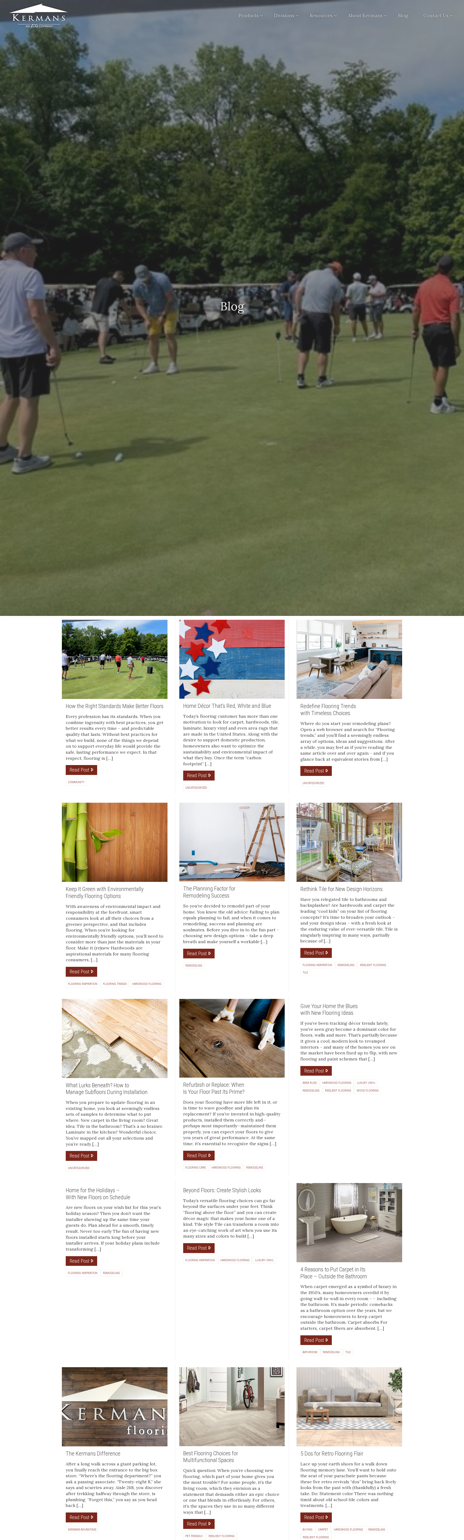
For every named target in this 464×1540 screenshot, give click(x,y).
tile (305, 972)
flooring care (195, 1167)
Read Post (80, 770)
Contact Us (436, 15)
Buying (307, 1529)
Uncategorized (196, 787)
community (76, 782)
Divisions (284, 15)
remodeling (193, 965)
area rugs (310, 1083)
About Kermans (365, 15)
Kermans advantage (82, 1529)
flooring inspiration (82, 984)
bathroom (310, 1352)
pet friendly (194, 1536)
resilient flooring (373, 965)
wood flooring (368, 1090)
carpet (323, 1529)
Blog (403, 15)
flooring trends (115, 984)
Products (249, 15)
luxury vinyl (366, 1083)
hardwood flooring (146, 984)
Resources (321, 15)
